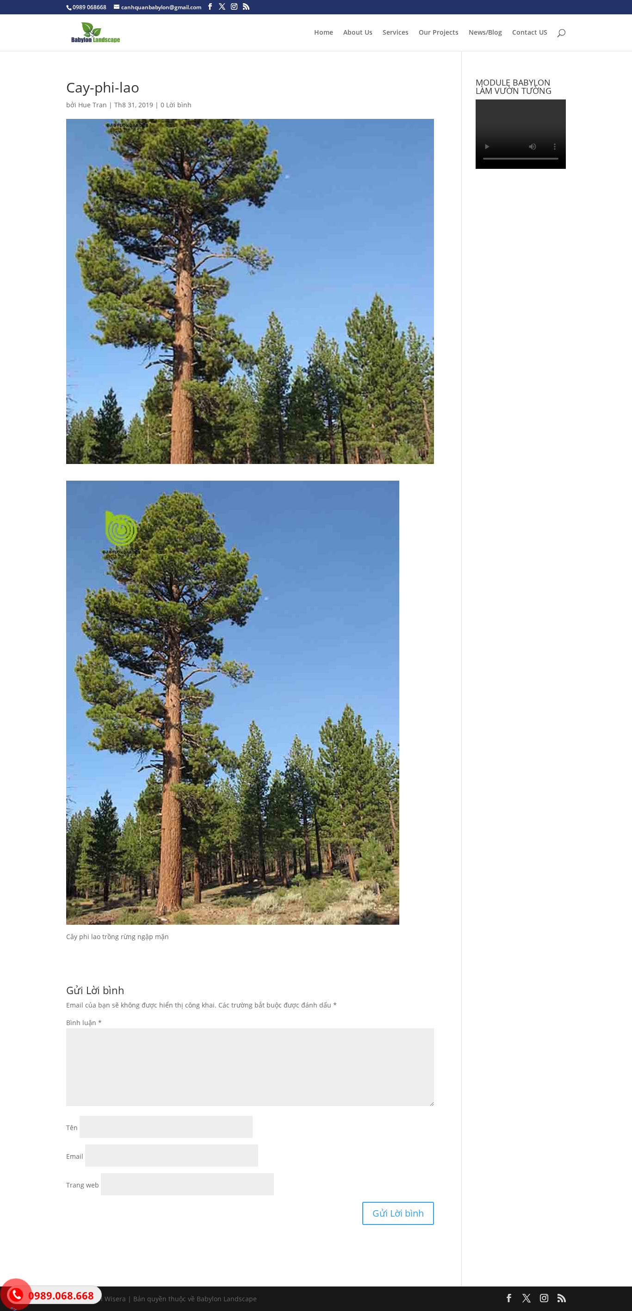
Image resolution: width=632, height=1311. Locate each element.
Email (74, 1156)
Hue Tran (92, 104)
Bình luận (84, 1022)
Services (396, 33)
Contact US (529, 33)
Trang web (82, 1185)
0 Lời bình (176, 104)
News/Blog (485, 33)
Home (323, 33)
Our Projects (439, 33)
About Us (357, 33)
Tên (72, 1127)
